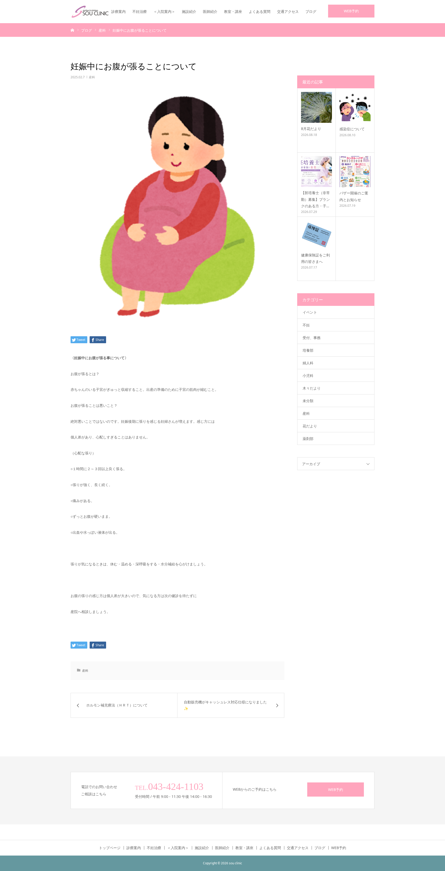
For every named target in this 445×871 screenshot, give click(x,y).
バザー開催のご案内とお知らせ (353, 196)
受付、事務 (312, 337)
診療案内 (118, 11)
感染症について (352, 128)
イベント (310, 312)
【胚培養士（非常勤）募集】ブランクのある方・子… (315, 199)
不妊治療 (139, 11)
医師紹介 (210, 11)
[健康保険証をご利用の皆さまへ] (316, 234)
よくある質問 (259, 11)
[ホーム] (72, 30)
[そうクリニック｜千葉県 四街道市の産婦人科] (90, 11)
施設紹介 (189, 11)
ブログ (310, 11)
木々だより (312, 388)
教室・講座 (233, 11)
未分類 (308, 400)
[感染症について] (355, 107)
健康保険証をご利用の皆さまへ (315, 258)
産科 (92, 77)
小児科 (308, 375)
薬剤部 (308, 438)
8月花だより (311, 128)
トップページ (110, 848)
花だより (310, 426)
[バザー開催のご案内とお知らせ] (355, 171)
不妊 (306, 325)
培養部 (308, 350)
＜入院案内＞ (164, 11)
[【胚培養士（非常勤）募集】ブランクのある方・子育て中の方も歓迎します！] (316, 171)
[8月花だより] (316, 107)
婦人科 (308, 362)
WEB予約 (351, 10)
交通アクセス (288, 11)
